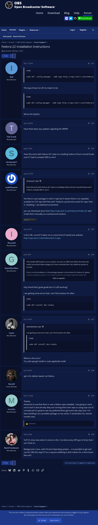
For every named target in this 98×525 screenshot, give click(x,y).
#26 (92, 254)
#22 (92, 123)
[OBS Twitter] (71, 18)
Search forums (19, 36)
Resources (34, 30)
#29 (92, 396)
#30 (92, 434)
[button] (26, 30)
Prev (6, 56)
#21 (92, 63)
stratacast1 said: (32, 181)
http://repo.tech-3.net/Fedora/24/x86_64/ (68, 211)
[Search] (93, 30)
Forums (13, 30)
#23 (92, 148)
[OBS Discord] (66, 18)
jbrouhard (7, 51)
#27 (92, 319)
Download (54, 13)
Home (39, 13)
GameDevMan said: (33, 327)
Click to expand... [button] (59, 278)
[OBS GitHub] (75, 18)
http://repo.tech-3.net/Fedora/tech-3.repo (42, 238)
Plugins (22, 30)
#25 (92, 229)
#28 (92, 370)
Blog (66, 13)
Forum (88, 13)
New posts (7, 36)
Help (76, 13)
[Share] (88, 63)
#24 (92, 174)
